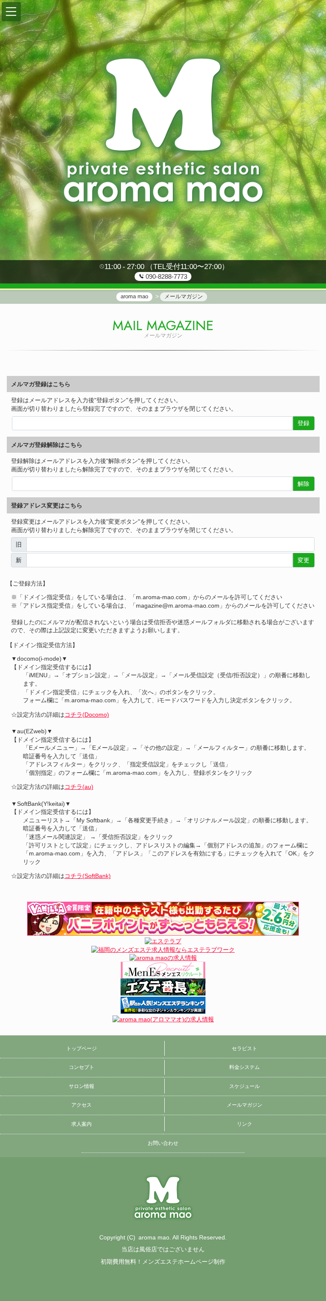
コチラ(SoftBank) (88, 875)
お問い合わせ (163, 1143)
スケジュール (244, 1086)
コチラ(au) (79, 786)
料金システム (244, 1067)
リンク (244, 1124)
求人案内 (81, 1124)
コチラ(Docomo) (87, 714)
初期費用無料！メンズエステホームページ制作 (163, 1261)
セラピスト (244, 1048)
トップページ (81, 1048)
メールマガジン (244, 1105)
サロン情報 (81, 1086)
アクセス (81, 1105)
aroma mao (153, 1237)
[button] (11, 11)
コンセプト (81, 1067)
